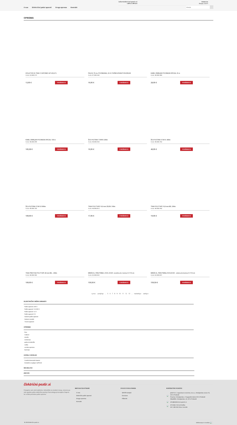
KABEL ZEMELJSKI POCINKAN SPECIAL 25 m (165, 73)
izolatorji (27, 340)
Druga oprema (61, 7)
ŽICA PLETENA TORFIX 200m (98, 140)
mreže (26, 337)
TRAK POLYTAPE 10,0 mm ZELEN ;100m (101, 206)
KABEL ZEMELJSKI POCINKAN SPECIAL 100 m (41, 140)
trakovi (26, 335)
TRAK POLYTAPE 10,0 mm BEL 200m (163, 206)
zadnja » (146, 294)
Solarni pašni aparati (31, 316)
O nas (26, 7)
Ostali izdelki (30, 355)
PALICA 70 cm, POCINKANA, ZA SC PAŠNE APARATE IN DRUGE (109, 73)
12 (126, 294)
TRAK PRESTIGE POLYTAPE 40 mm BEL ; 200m (41, 273)
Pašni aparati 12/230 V (32, 309)
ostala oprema (29, 347)
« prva (93, 294)
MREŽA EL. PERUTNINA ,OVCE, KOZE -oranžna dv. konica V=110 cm (111, 273)
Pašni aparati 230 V (30, 306)
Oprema (27, 327)
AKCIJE (26, 373)
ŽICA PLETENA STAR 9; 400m (160, 140)
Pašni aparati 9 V (30, 314)
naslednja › (138, 294)
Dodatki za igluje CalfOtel (33, 363)
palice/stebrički (29, 342)
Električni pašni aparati (42, 7)
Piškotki (124, 398)
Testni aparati (29, 322)
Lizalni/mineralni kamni (32, 360)
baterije (27, 350)
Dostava (125, 395)
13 (129, 294)
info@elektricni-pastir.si (127, 2)
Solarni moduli (29, 319)
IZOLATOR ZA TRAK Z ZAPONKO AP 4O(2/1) (41, 73)
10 (120, 294)
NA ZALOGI (28, 368)
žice (25, 332)
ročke (26, 345)
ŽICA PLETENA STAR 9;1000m (36, 206)
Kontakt (74, 7)
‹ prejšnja (100, 294)
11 (123, 294)
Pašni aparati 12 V (30, 311)
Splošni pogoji (126, 392)
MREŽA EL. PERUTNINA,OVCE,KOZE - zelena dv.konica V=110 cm (173, 273)
